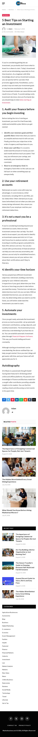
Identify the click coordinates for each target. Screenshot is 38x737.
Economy (5, 632)
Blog (3, 619)
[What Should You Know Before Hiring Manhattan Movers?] (19, 497)
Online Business (7, 680)
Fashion (4, 639)
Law (3, 663)
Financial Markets (8, 653)
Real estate (6, 683)
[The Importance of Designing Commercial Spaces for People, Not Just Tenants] (19, 436)
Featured (5, 646)
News (4, 676)
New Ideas (5, 673)
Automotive (6, 616)
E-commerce (6, 629)
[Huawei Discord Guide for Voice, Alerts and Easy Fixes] (8, 581)
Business (6, 15)
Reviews (5, 686)
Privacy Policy (25, 725)
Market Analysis (7, 666)
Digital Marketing (8, 626)
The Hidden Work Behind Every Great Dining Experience (25, 594)
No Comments (8, 32)
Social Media (6, 690)
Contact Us (12, 725)
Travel (4, 696)
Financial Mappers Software (22, 336)
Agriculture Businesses (10, 612)
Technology (6, 693)
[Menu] (3, 3)
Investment (6, 659)
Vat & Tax (5, 703)
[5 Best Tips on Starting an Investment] (19, 47)
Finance (4, 649)
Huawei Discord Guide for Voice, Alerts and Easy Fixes (25, 580)
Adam (10, 29)
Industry (5, 656)
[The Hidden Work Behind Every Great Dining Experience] (19, 467)
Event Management (8, 636)
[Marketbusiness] (20, 3)
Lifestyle (5, 700)
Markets (5, 669)
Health (4, 643)
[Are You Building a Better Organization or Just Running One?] (8, 552)
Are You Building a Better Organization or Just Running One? (25, 552)
